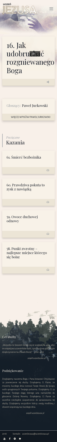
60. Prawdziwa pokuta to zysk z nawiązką (26, 187)
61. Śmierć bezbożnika (24, 157)
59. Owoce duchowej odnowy (22, 218)
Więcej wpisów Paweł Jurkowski (30, 117)
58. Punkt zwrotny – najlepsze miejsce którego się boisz (27, 252)
